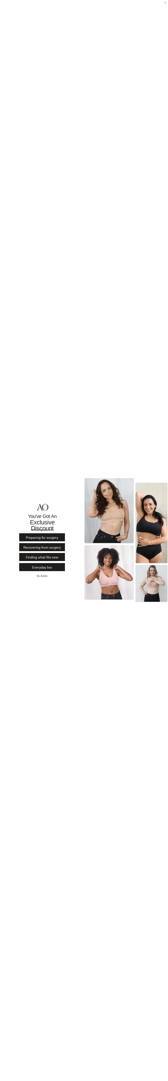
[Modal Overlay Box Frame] (84, 540)
